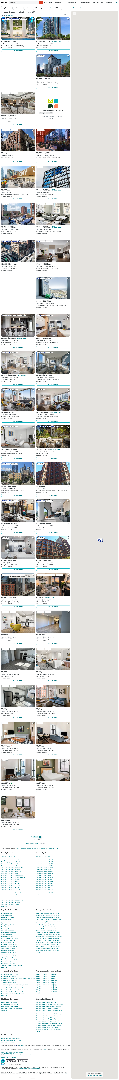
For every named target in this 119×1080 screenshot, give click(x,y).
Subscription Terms (55, 1067)
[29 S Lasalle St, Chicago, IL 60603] (53, 325)
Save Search (77, 8)
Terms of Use (47, 1067)
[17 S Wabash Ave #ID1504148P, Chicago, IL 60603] (18, 770)
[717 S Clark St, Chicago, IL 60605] (53, 436)
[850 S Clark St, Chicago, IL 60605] (18, 325)
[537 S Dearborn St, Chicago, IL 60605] (53, 473)
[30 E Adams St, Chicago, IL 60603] (18, 251)
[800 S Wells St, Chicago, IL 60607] (18, 436)
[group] (18, 28)
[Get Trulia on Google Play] (22, 1061)
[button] (41, 2)
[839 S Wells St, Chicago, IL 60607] (18, 473)
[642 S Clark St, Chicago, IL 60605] (53, 177)
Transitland (21, 1045)
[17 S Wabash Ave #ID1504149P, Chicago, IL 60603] (53, 696)
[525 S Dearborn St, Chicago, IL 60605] (53, 547)
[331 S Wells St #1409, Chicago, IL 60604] (53, 622)
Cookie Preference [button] (14, 1068)
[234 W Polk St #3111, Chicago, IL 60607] (53, 584)
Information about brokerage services (12, 1054)
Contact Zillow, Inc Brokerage (8, 1057)
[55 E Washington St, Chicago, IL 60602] (53, 214)
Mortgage (58, 2)
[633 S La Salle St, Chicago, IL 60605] (18, 584)
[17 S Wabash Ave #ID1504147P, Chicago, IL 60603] (18, 733)
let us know (64, 1073)
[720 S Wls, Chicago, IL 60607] (18, 362)
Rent (50, 2)
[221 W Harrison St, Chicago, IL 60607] (53, 399)
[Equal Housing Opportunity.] (20, 1078)
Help (61, 1067)
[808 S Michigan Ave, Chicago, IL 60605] (18, 28)
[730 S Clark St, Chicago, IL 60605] (18, 399)
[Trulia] (3, 1061)
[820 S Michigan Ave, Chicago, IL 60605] (18, 177)
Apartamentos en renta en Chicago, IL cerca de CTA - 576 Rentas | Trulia (37, 848)
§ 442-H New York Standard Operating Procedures (12, 1052)
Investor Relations (40, 1067)
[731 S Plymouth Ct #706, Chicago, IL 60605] (18, 140)
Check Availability (18, 50)
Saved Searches (85, 2)
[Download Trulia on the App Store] (11, 1061)
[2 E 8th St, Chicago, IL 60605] (18, 510)
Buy (45, 2)
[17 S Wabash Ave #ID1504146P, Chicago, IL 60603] (18, 807)
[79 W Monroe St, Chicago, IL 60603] (53, 251)
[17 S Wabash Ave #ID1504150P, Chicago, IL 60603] (53, 733)
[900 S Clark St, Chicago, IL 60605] (53, 28)
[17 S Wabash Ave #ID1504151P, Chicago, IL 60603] (53, 770)
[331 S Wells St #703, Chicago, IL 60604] (18, 622)
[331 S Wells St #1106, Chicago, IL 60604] (18, 659)
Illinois (27, 843)
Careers (28, 1067)
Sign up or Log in (98, 2)
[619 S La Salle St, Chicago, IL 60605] (18, 547)
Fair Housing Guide (22, 1067)
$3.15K (100, 540)
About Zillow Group (13, 1067)
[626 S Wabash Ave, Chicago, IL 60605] (53, 65)
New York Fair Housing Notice (7, 1053)
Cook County (34, 843)
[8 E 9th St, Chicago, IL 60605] (18, 214)
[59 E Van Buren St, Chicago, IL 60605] (53, 288)
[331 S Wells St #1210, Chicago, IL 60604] (18, 696)
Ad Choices (7, 1068)
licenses (44, 1049)
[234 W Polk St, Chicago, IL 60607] (53, 510)
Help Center (33, 1078)
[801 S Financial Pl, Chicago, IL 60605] (53, 362)
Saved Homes (72, 2)
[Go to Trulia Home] (5, 2)
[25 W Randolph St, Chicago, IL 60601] (53, 140)
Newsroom (33, 1067)
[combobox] (26, 2)
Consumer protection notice (26, 1054)
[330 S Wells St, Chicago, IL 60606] (18, 103)
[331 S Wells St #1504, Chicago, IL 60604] (53, 659)
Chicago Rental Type (9, 971)
